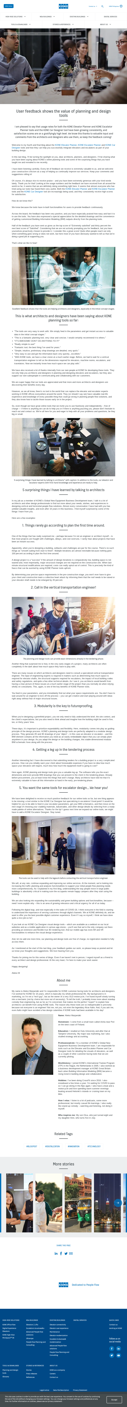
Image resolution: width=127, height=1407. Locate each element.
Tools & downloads (10, 1365)
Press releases (31, 1373)
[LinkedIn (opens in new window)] (118, 1348)
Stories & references (19, 34)
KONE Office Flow (8, 1324)
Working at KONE (115, 1328)
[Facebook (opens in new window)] (111, 1348)
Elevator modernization (59, 1335)
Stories (32, 34)
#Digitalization (52, 1146)
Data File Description (61, 1390)
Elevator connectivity (58, 1324)
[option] (19, 1202)
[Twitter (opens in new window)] (111, 1355)
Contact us (92, 6)
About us (53, 1365)
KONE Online (8, 6)
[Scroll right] (118, 1203)
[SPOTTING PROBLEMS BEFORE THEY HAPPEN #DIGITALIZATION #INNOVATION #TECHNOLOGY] (107, 1202)
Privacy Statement (80, 1390)
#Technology (94, 1146)
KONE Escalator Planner (89, 145)
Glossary (5, 1376)
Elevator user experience (59, 1328)
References (30, 1377)
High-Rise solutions (10, 1320)
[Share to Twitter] (66, 1254)
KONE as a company (57, 1370)
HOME (6, 34)
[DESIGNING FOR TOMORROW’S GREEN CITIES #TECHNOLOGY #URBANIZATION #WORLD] (48, 1202)
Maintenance (55, 1332)
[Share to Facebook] (61, 1254)
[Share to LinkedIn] (56, 1254)
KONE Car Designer (33, 191)
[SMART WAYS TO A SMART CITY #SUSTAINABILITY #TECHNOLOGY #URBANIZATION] (78, 1202)
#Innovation (73, 1146)
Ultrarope (29, 1338)
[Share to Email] (70, 1254)
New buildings (32, 1320)
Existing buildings (57, 1320)
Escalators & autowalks (35, 1328)
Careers (53, 1373)
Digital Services (80, 1320)
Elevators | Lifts (32, 1324)
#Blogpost (31, 1146)
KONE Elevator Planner (66, 145)
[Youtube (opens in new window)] (118, 1355)
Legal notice (44, 1390)
